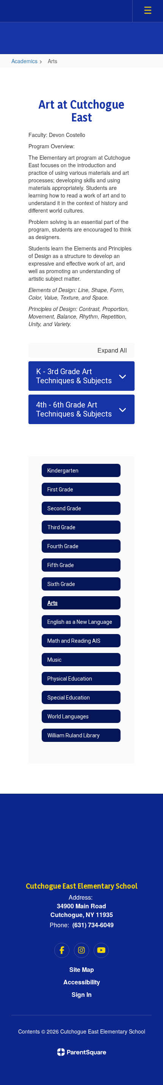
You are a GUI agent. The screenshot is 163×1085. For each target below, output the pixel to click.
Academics (24, 61)
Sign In (82, 994)
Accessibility (81, 982)
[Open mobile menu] (148, 11)
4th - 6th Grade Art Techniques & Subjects (74, 409)
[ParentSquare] (81, 1052)
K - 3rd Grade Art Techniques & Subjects (74, 376)
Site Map (81, 969)
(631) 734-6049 (93, 924)
